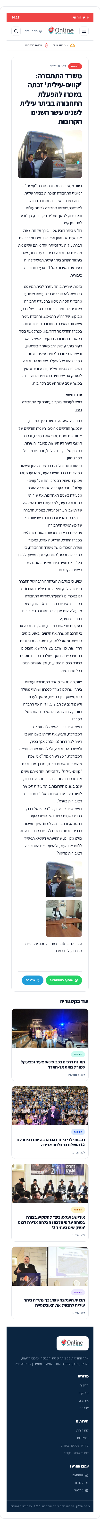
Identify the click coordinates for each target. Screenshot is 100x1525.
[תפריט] (84, 31)
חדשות (84, 1385)
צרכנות (84, 1408)
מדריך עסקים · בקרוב (75, 1445)
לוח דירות (82, 1430)
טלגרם (30, 980)
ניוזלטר (78, 1490)
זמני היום (83, 1438)
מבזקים (84, 1393)
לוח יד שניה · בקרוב (76, 1453)
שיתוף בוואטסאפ (61, 980)
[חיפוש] (16, 31)
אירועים (84, 1400)
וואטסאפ (77, 1475)
